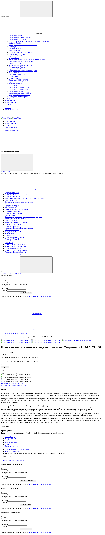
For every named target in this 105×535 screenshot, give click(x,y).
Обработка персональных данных (13, 460)
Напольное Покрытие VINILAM (20, 52)
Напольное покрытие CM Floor (20, 93)
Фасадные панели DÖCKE (18, 74)
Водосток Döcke (14, 78)
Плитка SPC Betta (15, 63)
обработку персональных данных (40, 296)
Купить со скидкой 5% (28, 481)
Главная (7, 98)
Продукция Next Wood (17, 91)
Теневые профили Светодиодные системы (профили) (27, 59)
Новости (8, 108)
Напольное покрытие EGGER (19, 89)
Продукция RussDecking (17, 56)
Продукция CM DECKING (18, 80)
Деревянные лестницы (17, 54)
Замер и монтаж (10, 102)
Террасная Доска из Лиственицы (20, 65)
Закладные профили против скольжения (23, 45)
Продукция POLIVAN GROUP (20, 37)
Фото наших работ (11, 109)
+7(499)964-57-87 (7, 274)
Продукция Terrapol (16, 82)
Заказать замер (6, 383)
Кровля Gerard (14, 58)
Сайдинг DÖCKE (15, 43)
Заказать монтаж (17, 383)
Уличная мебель (14, 50)
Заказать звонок (6, 275)
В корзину (5, 367)
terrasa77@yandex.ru (12, 451)
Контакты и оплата (11, 106)
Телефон (4, 290)
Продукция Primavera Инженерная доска (23, 71)
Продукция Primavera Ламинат (19, 95)
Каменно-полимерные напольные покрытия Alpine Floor (29, 41)
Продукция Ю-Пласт (16, 69)
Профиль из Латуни (16, 48)
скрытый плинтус (15, 84)
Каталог (35, 189)
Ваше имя (4, 288)
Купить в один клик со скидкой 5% (13, 385)
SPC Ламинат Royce (16, 72)
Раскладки (12, 47)
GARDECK (13, 85)
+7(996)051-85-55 (19, 274)
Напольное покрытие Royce (19, 87)
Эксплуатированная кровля (18, 97)
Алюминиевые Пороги (17, 67)
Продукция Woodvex (16, 35)
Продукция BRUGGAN (17, 39)
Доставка (8, 104)
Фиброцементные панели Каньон (21, 61)
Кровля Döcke (14, 76)
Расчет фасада (10, 100)
